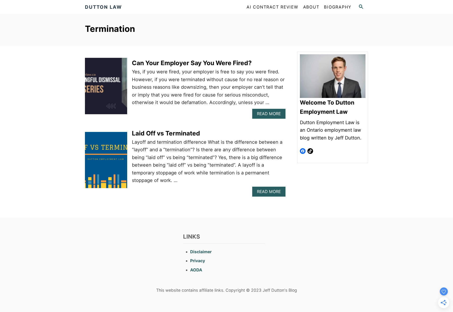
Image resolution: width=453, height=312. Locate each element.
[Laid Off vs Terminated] (106, 162)
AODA (196, 269)
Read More (271, 115)
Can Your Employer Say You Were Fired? (192, 63)
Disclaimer (201, 251)
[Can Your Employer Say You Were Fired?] (106, 88)
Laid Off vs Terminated (166, 133)
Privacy (197, 260)
